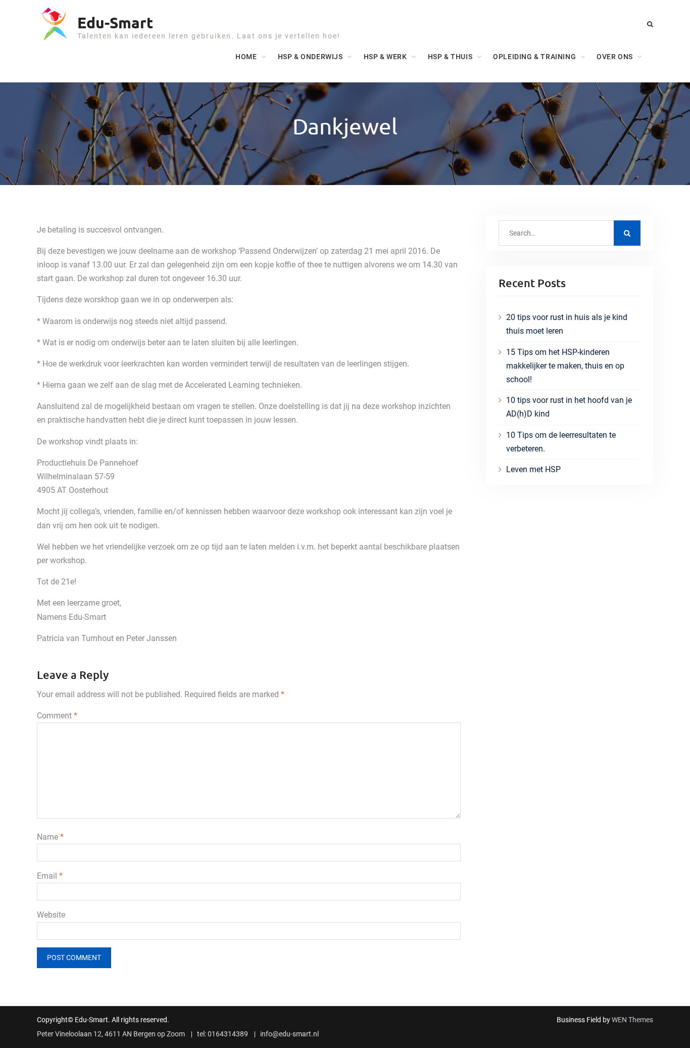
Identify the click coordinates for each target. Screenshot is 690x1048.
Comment (57, 715)
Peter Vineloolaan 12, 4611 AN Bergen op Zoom (111, 1034)
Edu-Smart (115, 22)
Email (50, 876)
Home (246, 57)
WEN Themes (632, 1020)
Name (50, 837)
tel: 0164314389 (222, 1034)
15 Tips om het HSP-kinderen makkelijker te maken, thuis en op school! (565, 365)
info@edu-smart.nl (289, 1034)
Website (51, 915)
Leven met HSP (533, 469)
